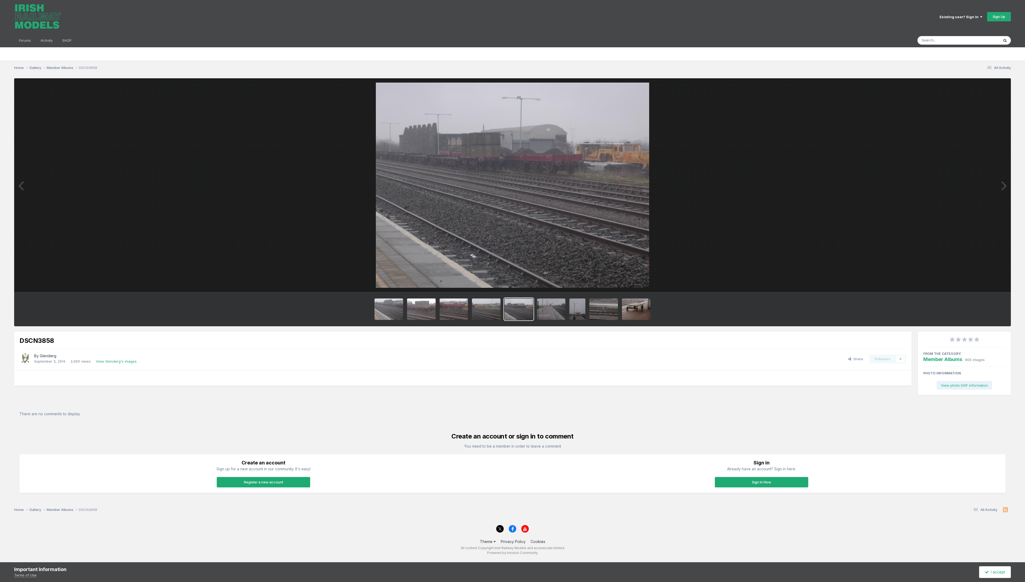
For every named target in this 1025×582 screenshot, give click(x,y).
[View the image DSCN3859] (486, 309)
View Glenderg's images (116, 361)
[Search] (1005, 40)
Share (857, 359)
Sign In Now (761, 482)
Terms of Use (25, 575)
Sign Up (999, 16)
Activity (47, 40)
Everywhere (982, 40)
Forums (25, 40)
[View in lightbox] (512, 185)
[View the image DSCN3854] (603, 309)
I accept (997, 572)
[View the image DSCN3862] (388, 309)
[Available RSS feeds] (1005, 510)
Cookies (538, 541)
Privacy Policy (513, 541)
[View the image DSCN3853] (636, 309)
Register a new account (263, 482)
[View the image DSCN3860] (454, 309)
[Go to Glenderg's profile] (25, 359)
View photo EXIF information (964, 385)
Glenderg (48, 356)
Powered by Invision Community (512, 553)
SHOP (67, 40)
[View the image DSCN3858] (518, 309)
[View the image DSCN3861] (421, 309)
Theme (487, 541)
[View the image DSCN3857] (551, 309)
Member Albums (942, 359)
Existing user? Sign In (960, 17)
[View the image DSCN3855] (577, 309)
